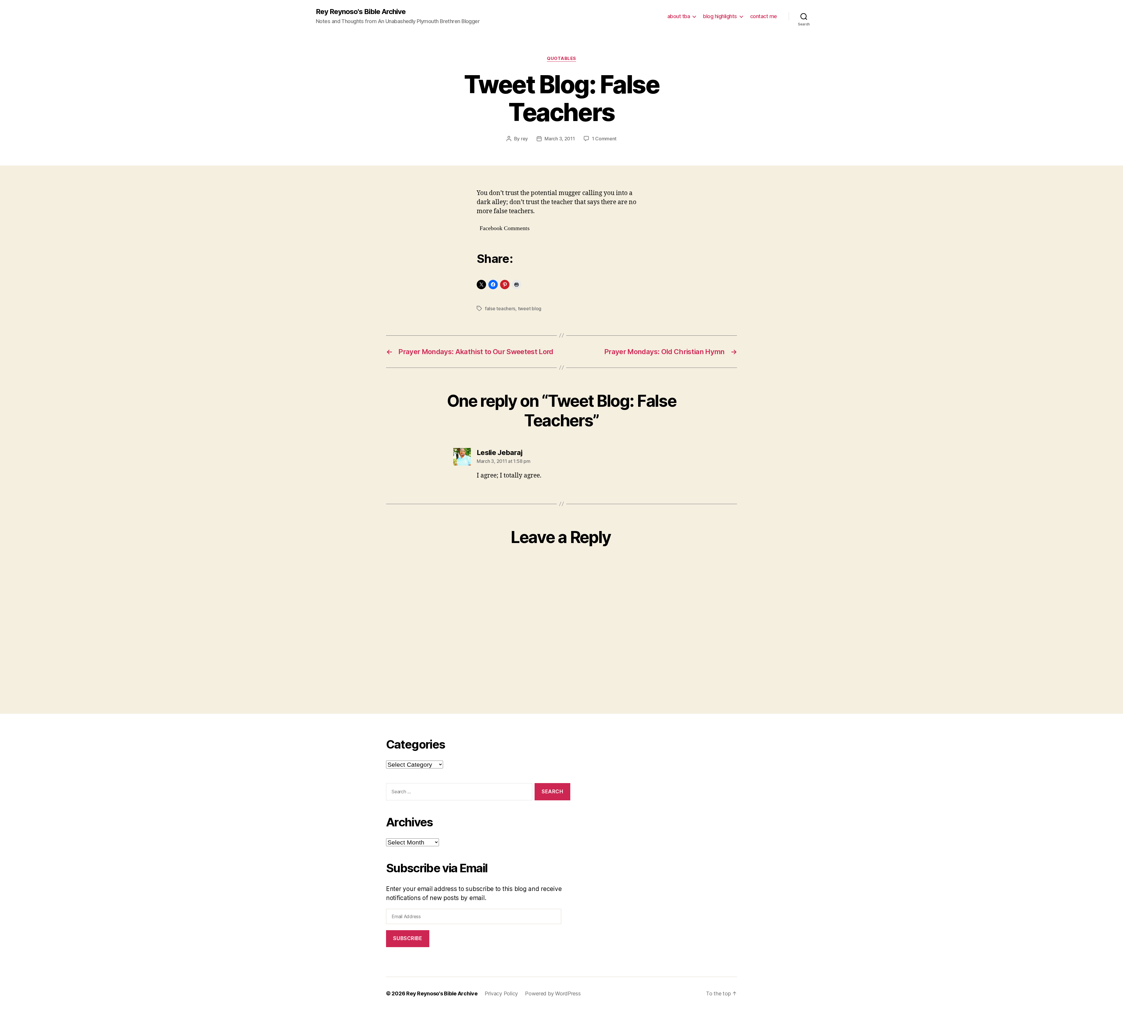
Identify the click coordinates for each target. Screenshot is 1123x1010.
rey (524, 139)
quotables (561, 58)
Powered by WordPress (553, 993)
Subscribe (407, 938)
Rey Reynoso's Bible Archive (361, 11)
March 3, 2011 (560, 139)
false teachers (500, 308)
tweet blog (529, 308)
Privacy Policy (501, 993)
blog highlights (720, 16)
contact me (763, 16)
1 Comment (604, 139)
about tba (678, 16)
